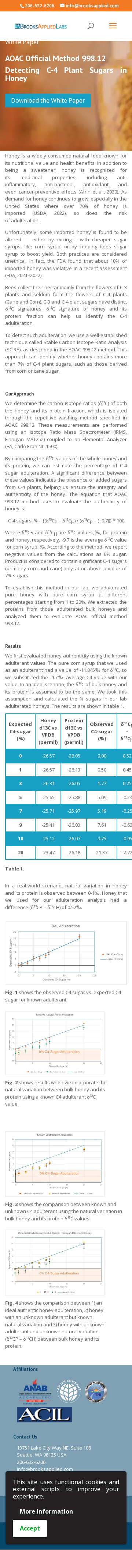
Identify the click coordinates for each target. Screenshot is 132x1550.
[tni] (96, 1391)
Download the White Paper (48, 100)
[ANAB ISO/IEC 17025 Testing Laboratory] (35, 1391)
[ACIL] (44, 1414)
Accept (30, 1528)
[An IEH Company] (69, 1391)
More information (46, 1511)
